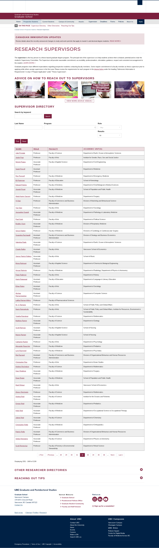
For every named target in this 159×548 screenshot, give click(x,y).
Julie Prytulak (20, 153)
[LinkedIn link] (100, 499)
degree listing (99, 69)
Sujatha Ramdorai (22, 316)
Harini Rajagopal (21, 279)
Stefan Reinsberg (22, 439)
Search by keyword (23, 112)
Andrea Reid (20, 396)
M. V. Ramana (21, 305)
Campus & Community (66, 22)
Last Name (19, 123)
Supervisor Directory (38, 26)
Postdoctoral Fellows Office (72, 500)
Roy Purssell (20, 176)
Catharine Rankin (22, 342)
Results (101, 131)
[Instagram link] (94, 499)
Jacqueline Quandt (22, 212)
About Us (130, 22)
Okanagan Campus (115, 525)
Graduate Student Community (73, 503)
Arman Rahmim (21, 270)
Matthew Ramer (21, 321)
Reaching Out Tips (67, 26)
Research (43, 512)
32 (83, 455)
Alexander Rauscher (23, 346)
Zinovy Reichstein (22, 392)
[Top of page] (17, 26)
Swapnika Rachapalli (23, 235)
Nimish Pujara (21, 162)
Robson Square (113, 531)
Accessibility (58, 544)
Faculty (53, 149)
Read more (115, 41)
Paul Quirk (19, 219)
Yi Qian (18, 201)
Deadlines (103, 22)
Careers (73, 532)
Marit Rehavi (20, 385)
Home (18, 22)
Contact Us (19, 505)
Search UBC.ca (75, 537)
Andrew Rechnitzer (22, 366)
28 (61, 455)
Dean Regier (20, 378)
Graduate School (19, 29)
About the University (77, 525)
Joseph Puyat (20, 189)
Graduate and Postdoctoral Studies (79, 490)
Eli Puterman (20, 180)
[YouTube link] (105, 499)
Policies (121, 22)
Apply (141, 22)
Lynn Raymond (21, 351)
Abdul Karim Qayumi (23, 196)
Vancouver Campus (115, 523)
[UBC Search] (139, 2)
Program (47, 123)
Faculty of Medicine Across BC (119, 536)
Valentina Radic (21, 242)
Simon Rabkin (21, 231)
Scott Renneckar (21, 446)
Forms (112, 22)
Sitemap (29, 512)
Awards (81, 22)
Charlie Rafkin (21, 249)
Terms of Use (35, 544)
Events (72, 530)
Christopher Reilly (22, 425)
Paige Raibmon (21, 275)
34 (94, 455)
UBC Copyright (46, 544)
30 (72, 455)
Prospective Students (30, 22)
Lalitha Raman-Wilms (23, 300)
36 (105, 455)
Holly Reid (19, 411)
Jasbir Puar (20, 157)
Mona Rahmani (21, 263)
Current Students (48, 22)
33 (88, 455)
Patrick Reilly (20, 432)
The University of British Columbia (19, 6)
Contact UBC (75, 523)
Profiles (35, 512)
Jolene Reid (20, 418)
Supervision (93, 22)
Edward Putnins (21, 185)
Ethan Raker (20, 286)
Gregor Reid (20, 404)
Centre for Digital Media (116, 533)
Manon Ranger (21, 335)
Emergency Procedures (22, 544)
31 (78, 455)
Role (100, 123)
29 (67, 455)
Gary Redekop (21, 371)
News (72, 527)
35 (99, 455)
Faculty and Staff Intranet (71, 507)
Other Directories (53, 26)
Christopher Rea (21, 362)
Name (19, 149)
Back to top (19, 512)
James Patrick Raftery (23, 256)
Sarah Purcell (20, 169)
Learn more (28, 63)
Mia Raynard (20, 355)
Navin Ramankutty (22, 309)
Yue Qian (19, 208)
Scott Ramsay (21, 328)
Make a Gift (74, 534)
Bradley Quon (20, 224)
